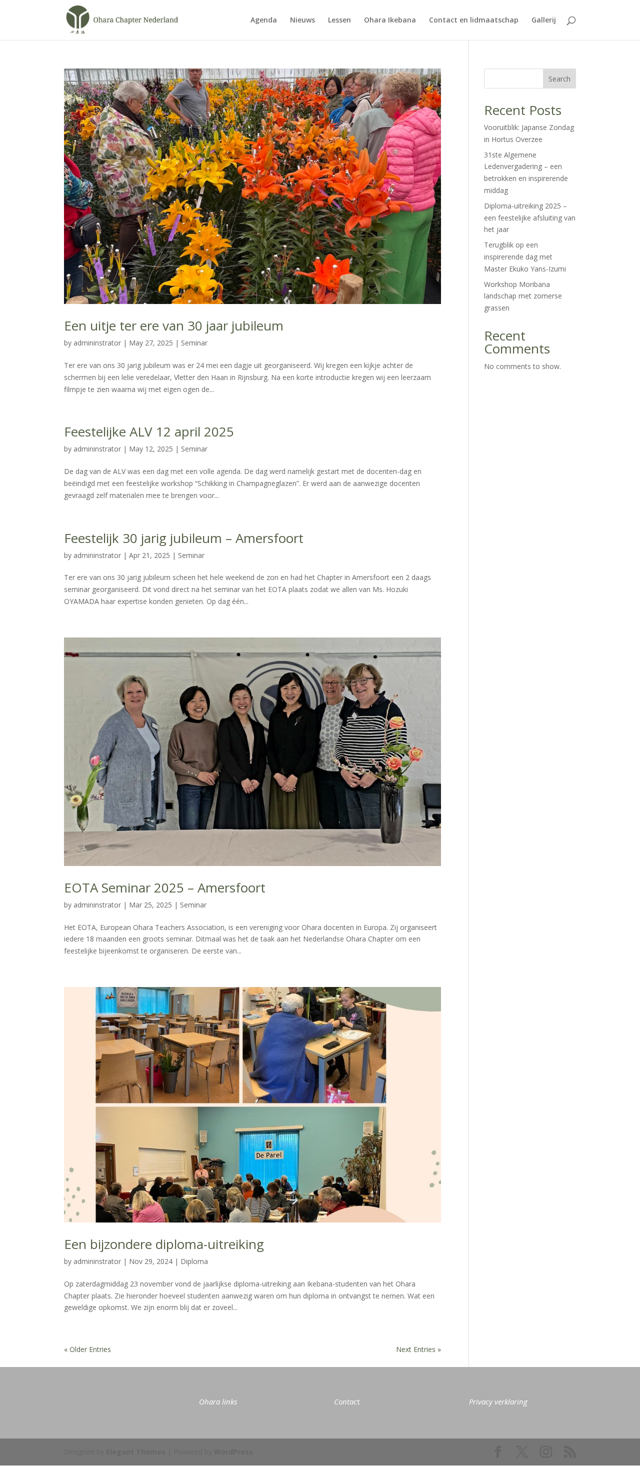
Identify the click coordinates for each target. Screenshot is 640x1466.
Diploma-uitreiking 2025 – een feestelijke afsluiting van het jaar (530, 217)
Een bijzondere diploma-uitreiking (164, 1244)
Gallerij (544, 20)
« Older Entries (87, 1349)
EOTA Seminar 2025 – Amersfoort (165, 887)
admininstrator (97, 343)
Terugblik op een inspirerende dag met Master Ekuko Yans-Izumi (525, 257)
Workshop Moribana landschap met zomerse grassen (523, 296)
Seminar (194, 343)
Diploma (194, 1261)
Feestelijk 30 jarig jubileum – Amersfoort (184, 538)
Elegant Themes (136, 1451)
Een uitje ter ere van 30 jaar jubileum (174, 325)
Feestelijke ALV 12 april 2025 (149, 431)
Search (559, 79)
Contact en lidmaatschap (473, 20)
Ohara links (218, 1401)
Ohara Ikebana (390, 20)
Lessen (339, 20)
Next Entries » (418, 1349)
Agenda (263, 20)
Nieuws (302, 20)
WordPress (233, 1451)
